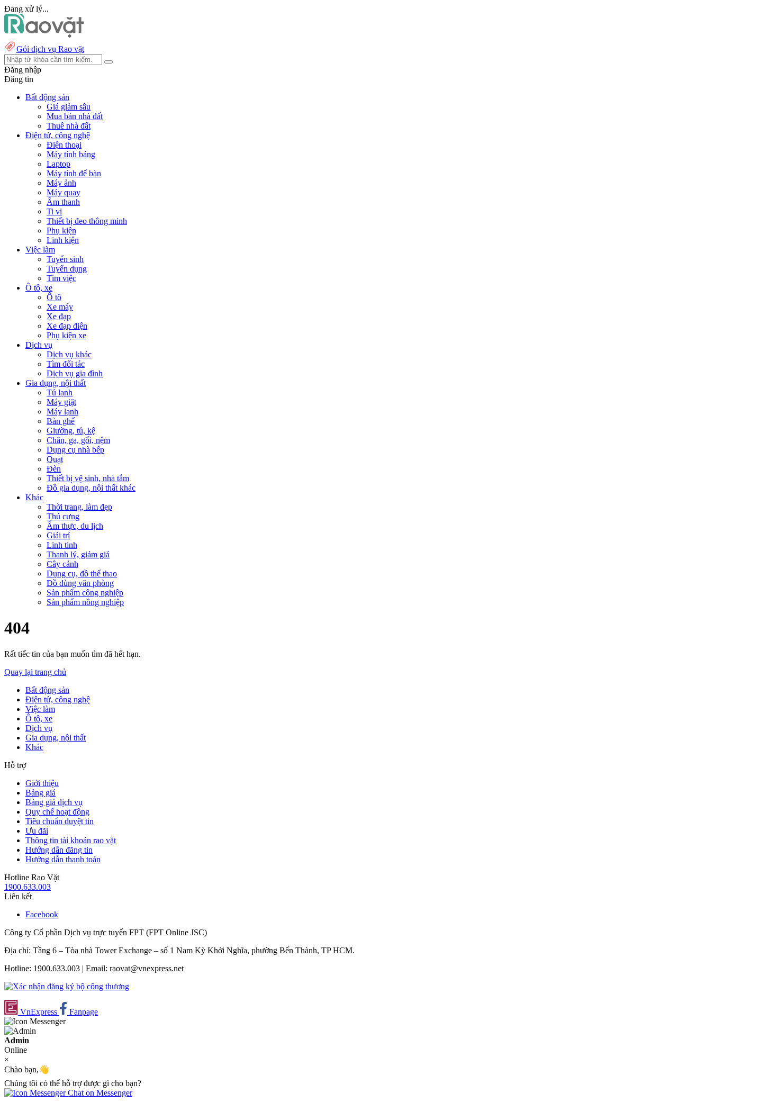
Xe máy (60, 306)
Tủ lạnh (60, 392)
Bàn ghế (61, 421)
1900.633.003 (27, 886)
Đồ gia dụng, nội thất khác (91, 487)
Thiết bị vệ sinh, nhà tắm (88, 478)
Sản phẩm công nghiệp (85, 592)
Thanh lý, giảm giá (78, 554)
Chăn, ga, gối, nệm (78, 440)
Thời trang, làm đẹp (79, 506)
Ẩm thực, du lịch (75, 525)
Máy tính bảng (71, 154)
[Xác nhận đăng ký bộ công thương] (66, 986)
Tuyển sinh (65, 259)
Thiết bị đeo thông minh (87, 220)
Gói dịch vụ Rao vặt (50, 48)
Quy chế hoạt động (57, 811)
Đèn (54, 468)
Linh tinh (62, 544)
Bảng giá (40, 792)
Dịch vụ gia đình (75, 373)
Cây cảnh (62, 563)
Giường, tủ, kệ (71, 430)
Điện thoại (64, 144)
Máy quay (63, 192)
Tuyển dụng (67, 268)
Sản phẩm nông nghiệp (85, 602)
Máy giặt (61, 402)
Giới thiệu (42, 783)
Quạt (55, 459)
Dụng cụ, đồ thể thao (82, 573)
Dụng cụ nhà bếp (75, 449)
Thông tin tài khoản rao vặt (70, 840)
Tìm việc (61, 278)
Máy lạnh (62, 411)
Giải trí (58, 535)
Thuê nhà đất (69, 125)
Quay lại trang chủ (35, 671)
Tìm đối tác (66, 363)
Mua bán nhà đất (75, 116)
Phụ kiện (61, 230)
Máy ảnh (61, 182)
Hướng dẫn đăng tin (59, 849)
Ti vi (54, 211)
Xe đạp (59, 316)
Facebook (41, 914)
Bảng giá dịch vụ (54, 802)
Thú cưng (63, 516)
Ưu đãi (36, 830)
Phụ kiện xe (66, 335)
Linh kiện (63, 240)
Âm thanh (63, 201)
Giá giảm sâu (69, 106)
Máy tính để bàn (74, 173)
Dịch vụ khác (69, 354)
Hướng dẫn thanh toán (63, 859)
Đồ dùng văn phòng (80, 583)
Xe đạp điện (67, 325)
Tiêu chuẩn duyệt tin (59, 821)
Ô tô (54, 297)
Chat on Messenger (99, 1092)
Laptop (58, 163)
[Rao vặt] (44, 34)
